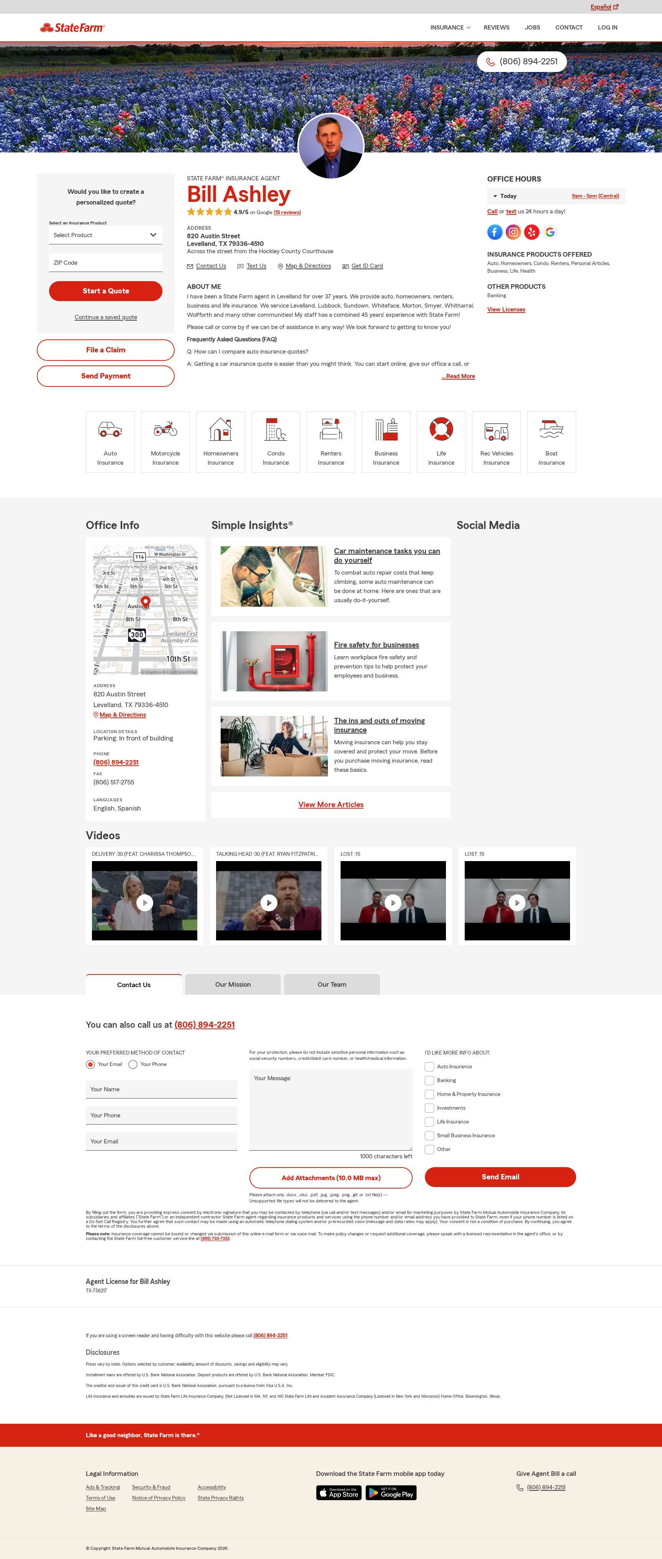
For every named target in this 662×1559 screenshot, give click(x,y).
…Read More (458, 376)
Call (492, 211)
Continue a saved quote (106, 317)
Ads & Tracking (103, 1487)
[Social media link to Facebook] (495, 232)
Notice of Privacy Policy (158, 1498)
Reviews (497, 28)
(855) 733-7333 (215, 1238)
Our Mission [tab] (233, 984)
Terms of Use (100, 1498)
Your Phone (154, 1064)
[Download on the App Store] (339, 1492)
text (511, 211)
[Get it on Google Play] (391, 1492)
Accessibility (212, 1487)
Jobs (532, 28)
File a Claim (106, 350)
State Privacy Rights (221, 1498)
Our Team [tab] (332, 984)
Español (601, 7)
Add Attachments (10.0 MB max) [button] (331, 1177)
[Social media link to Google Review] (550, 232)
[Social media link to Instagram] (513, 232)
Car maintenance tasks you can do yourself (387, 555)
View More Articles (331, 805)
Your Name (105, 1089)
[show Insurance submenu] (467, 28)
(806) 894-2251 (116, 762)
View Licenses (506, 309)
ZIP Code (65, 263)
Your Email (110, 1064)
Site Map (96, 1509)
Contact (569, 28)
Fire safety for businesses (376, 645)
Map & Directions (123, 715)
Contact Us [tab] (134, 984)
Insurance (447, 28)
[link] (72, 27)
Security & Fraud (151, 1487)
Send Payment (106, 376)
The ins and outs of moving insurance (379, 725)
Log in (608, 28)
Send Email (500, 1177)
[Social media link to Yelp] (531, 232)
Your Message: (273, 1078)
